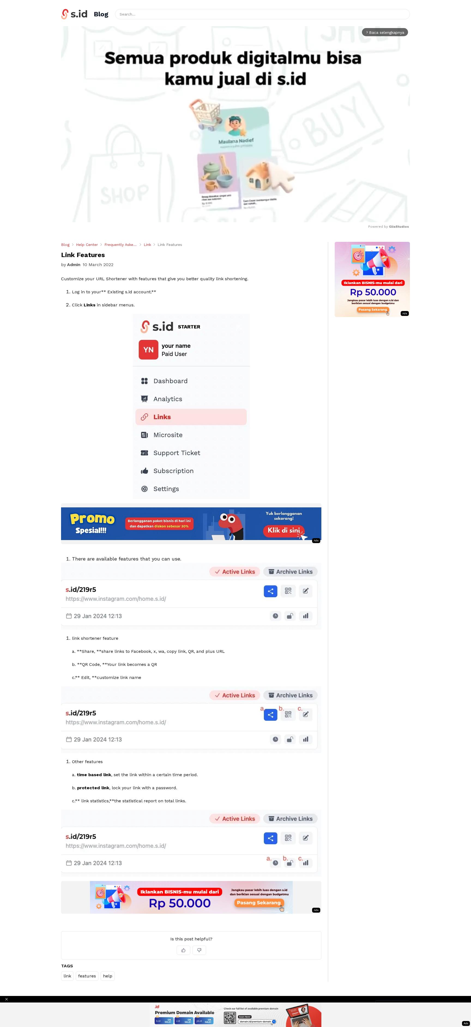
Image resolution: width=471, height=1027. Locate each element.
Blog (65, 244)
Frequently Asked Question (120, 244)
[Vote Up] (183, 950)
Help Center (87, 244)
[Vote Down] (199, 950)
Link (147, 244)
